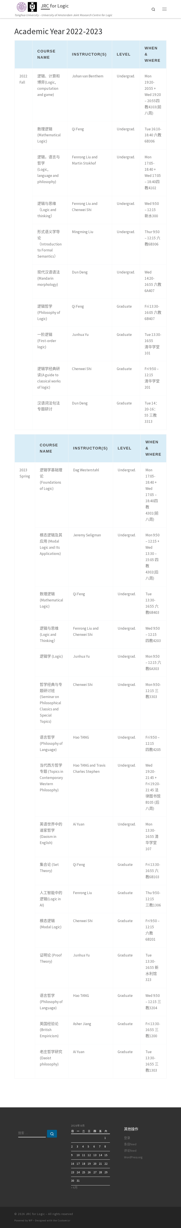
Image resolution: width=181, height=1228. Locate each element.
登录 (127, 1138)
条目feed (130, 1144)
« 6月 (74, 1187)
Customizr (64, 1220)
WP (30, 1220)
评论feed (130, 1151)
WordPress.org (133, 1157)
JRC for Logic (35, 1214)
